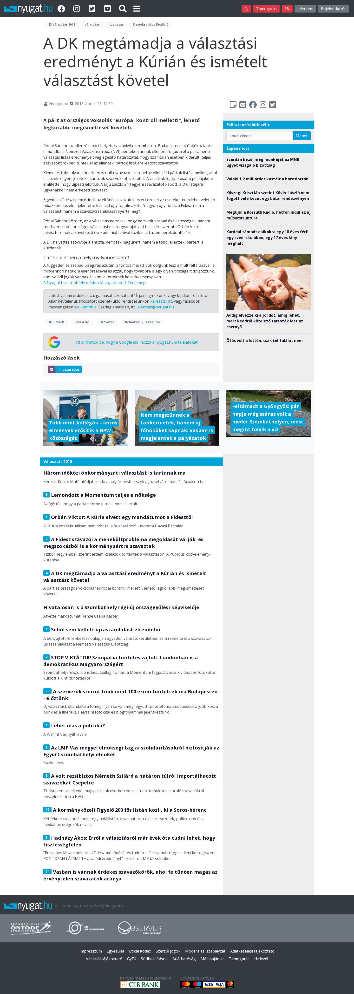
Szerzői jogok (168, 951)
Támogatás (266, 8)
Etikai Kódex (140, 951)
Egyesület (115, 951)
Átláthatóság (184, 958)
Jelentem (305, 8)
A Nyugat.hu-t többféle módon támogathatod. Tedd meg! (94, 282)
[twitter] (93, 8)
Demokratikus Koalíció (150, 24)
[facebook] (62, 8)
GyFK (131, 958)
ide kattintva (85, 307)
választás (92, 24)
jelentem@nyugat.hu (155, 307)
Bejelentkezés (333, 8)
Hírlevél (261, 958)
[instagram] (77, 8)
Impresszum (90, 951)
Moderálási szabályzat (205, 951)
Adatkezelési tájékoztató (252, 951)
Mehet (302, 135)
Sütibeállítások (154, 958)
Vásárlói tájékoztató (104, 958)
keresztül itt (161, 301)
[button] (136, 8)
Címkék (58, 322)
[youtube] (108, 8)
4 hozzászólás (69, 369)
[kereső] (123, 8)
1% (287, 8)
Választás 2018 (63, 24)
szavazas (116, 24)
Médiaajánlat (212, 958)
